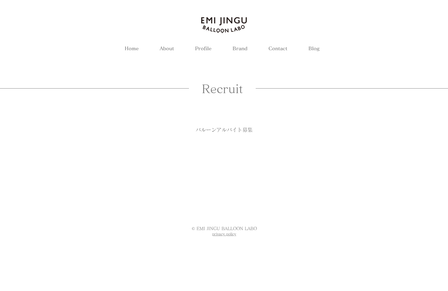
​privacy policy (224, 234)
